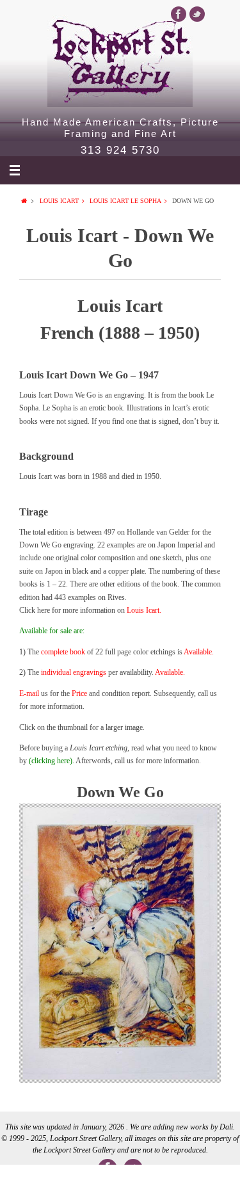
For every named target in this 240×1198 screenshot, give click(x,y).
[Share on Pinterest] (168, 1181)
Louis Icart (59, 200)
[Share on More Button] (216, 1181)
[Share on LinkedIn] (120, 1181)
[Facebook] (178, 14)
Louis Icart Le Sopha (125, 200)
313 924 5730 (120, 150)
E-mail (29, 693)
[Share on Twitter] (72, 1181)
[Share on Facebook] (24, 1181)
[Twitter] (197, 14)
